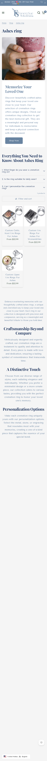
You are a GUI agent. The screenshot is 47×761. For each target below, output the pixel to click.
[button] (14, 140)
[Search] (39, 13)
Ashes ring (20, 23)
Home (4, 23)
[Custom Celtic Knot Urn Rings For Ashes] (12, 216)
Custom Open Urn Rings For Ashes (12, 277)
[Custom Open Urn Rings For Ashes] (12, 260)
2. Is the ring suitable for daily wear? (19, 179)
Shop (11, 23)
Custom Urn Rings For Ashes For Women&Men (34, 234)
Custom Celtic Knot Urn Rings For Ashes (12, 233)
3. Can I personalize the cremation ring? (18, 187)
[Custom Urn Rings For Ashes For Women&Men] (34, 216)
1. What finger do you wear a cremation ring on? (20, 171)
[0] (43, 13)
